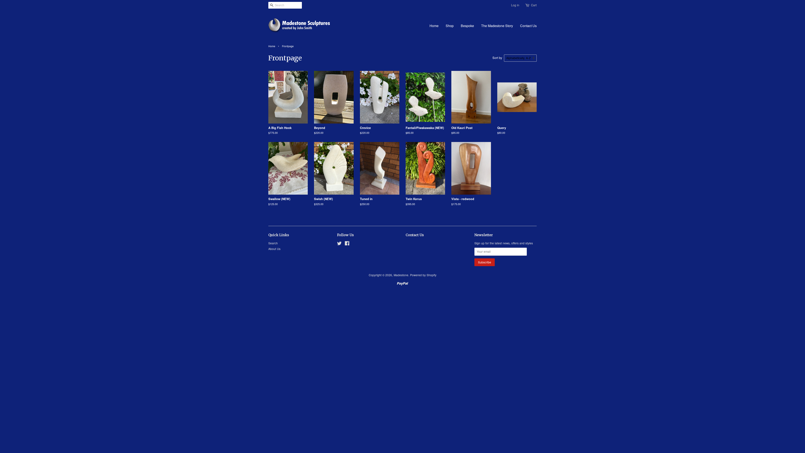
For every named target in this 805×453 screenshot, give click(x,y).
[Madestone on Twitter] (339, 244)
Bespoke (467, 25)
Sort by (497, 57)
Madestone (401, 275)
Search (273, 243)
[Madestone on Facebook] (347, 244)
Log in (515, 5)
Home (434, 25)
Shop (450, 25)
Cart (534, 5)
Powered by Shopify (423, 275)
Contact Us (528, 25)
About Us (274, 249)
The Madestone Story (497, 25)
